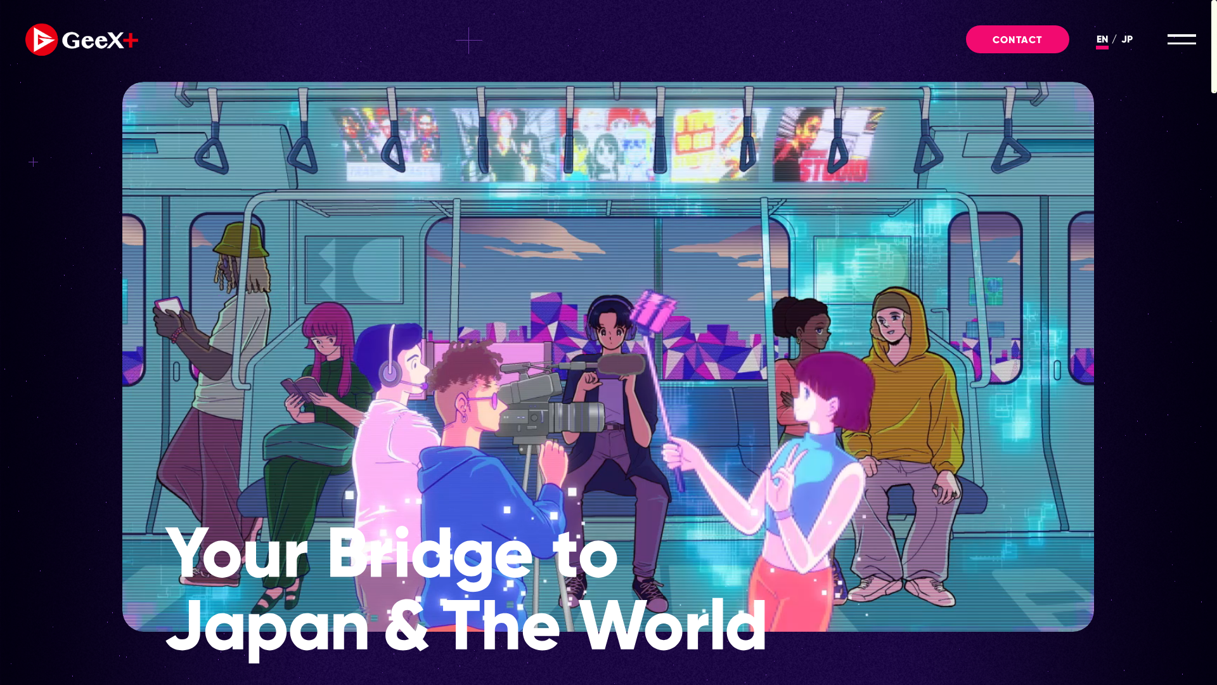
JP (1127, 39)
